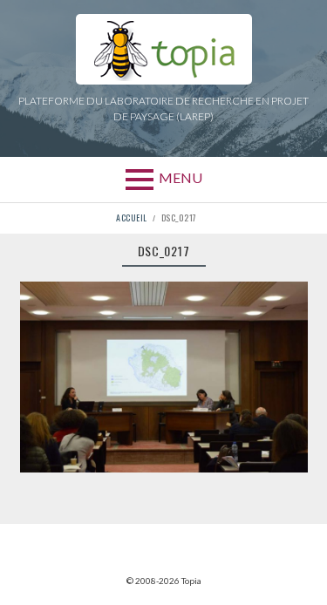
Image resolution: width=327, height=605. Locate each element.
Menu (180, 177)
